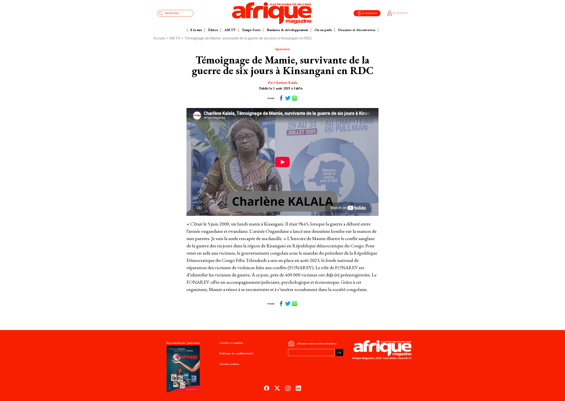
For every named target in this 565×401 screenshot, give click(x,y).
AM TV (174, 38)
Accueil (159, 38)
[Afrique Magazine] (272, 13)
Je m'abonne (369, 13)
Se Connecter (400, 13)
